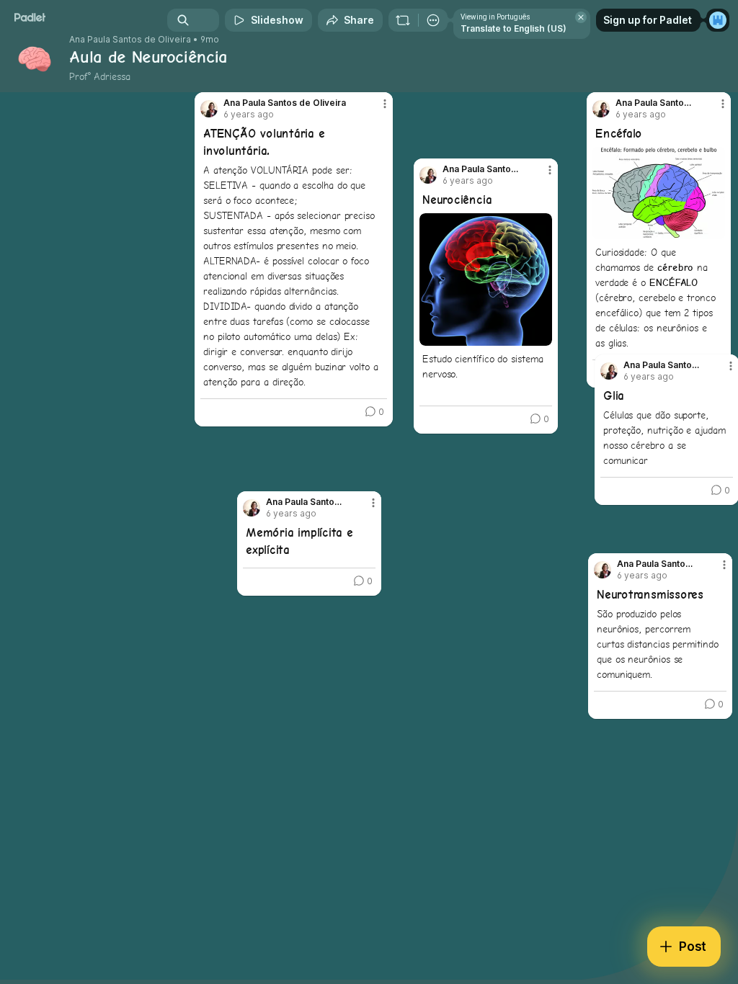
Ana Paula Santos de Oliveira (130, 40)
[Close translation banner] (581, 17)
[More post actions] (364, 508)
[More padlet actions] (433, 20)
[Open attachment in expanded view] (658, 193)
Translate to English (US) (513, 28)
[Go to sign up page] (717, 20)
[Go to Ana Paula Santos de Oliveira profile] (251, 507)
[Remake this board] (402, 20)
